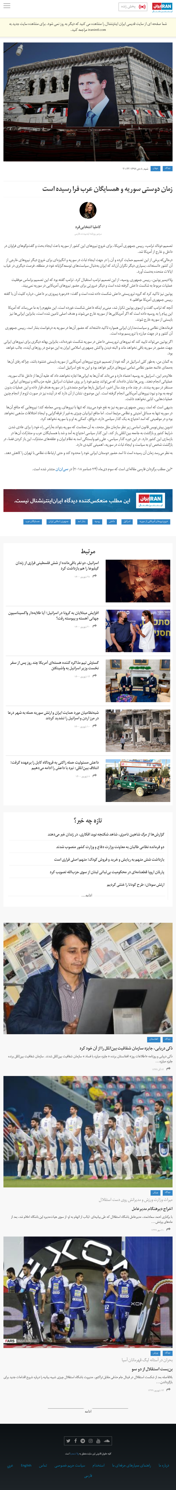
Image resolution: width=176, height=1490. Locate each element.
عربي (10, 1466)
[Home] (160, 9)
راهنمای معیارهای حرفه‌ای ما (131, 1466)
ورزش (155, 1192)
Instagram (90, 1441)
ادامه (88, 1412)
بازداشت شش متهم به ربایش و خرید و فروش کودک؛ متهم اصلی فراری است (109, 860)
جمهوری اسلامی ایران (59, 522)
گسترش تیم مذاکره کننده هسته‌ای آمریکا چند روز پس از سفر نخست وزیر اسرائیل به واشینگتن (54, 666)
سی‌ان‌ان (61, 470)
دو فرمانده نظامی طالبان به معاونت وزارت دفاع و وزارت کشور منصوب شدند (110, 848)
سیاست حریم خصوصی (70, 1466)
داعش (112, 522)
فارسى (88, 1476)
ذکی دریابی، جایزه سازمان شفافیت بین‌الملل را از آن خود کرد (126, 1049)
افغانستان (153, 1039)
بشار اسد (81, 522)
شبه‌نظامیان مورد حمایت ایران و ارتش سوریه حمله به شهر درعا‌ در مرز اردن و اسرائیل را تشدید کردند (53, 716)
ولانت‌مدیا (74, 1454)
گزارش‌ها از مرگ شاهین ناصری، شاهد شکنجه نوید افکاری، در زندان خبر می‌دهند (106, 835)
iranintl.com (97, 30)
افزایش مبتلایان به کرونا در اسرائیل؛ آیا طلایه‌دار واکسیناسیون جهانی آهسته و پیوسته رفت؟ (53, 616)
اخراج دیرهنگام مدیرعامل (152, 1209)
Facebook (75, 1441)
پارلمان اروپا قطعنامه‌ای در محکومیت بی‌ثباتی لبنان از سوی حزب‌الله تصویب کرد (107, 873)
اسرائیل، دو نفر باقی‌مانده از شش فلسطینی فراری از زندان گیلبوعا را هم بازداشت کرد (57, 566)
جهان (155, 168)
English (26, 1466)
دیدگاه (167, 168)
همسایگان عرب (33, 522)
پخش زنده (128, 7)
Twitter (68, 1441)
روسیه (97, 522)
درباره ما (164, 1466)
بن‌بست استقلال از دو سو (152, 1369)
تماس (43, 1466)
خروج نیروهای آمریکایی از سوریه (154, 522)
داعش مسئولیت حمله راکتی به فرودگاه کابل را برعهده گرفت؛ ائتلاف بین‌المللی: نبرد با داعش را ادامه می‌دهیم (54, 766)
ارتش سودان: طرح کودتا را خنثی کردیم (135, 885)
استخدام (98, 1466)
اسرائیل (127, 522)
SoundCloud (107, 1441)
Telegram (83, 1441)
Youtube (98, 1441)
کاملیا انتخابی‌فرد (88, 228)
